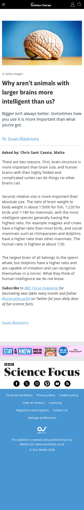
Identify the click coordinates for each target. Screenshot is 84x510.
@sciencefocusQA (16, 298)
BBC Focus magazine (41, 288)
